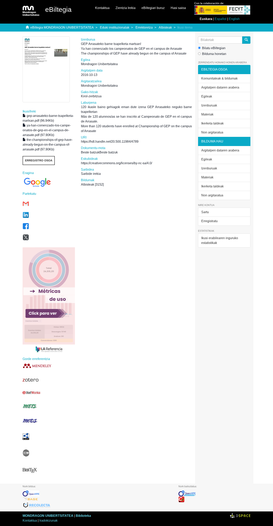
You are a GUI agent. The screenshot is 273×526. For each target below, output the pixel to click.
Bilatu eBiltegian (213, 48)
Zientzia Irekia (126, 8)
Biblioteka (83, 515)
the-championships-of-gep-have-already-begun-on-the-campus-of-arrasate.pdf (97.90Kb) (48, 144)
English (234, 19)
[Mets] (49, 406)
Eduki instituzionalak (114, 27)
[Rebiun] (214, 499)
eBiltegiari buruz (153, 8)
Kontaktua (102, 8)
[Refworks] (49, 392)
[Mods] (49, 420)
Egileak (206, 96)
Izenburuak (209, 105)
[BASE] (97, 499)
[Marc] (49, 452)
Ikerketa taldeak (212, 123)
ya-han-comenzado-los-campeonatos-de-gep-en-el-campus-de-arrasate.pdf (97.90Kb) (47, 130)
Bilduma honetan (214, 54)
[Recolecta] (97, 505)
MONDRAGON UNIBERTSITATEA (48, 515)
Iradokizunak (48, 520)
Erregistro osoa (38, 160)
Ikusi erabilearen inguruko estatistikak (219, 240)
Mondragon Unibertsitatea (99, 64)
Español (220, 19)
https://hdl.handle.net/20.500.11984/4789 (109, 141)
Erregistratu (209, 221)
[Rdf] (49, 436)
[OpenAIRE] (97, 493)
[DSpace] (240, 515)
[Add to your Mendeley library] (49, 366)
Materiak (207, 114)
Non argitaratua (212, 132)
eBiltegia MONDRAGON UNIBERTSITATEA (62, 27)
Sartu (205, 212)
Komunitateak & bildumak (219, 78)
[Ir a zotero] (49, 380)
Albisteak (165, 27)
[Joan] (246, 40)
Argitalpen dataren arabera (220, 87)
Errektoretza (144, 27)
